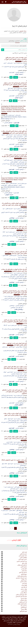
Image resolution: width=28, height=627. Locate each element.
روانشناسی (11, 305)
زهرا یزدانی (20, 255)
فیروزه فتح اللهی (23, 611)
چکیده (15, 77)
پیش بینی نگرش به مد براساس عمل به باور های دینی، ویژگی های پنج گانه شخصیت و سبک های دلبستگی (15, 228)
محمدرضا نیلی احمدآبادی (7, 395)
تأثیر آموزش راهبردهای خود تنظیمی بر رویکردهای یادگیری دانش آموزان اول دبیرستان (15, 508)
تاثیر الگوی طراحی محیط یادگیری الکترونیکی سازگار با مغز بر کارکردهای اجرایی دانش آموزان (14, 132)
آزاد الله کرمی (24, 587)
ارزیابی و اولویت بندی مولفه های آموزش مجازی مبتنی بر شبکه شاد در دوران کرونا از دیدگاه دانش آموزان (15, 368)
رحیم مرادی (10, 63)
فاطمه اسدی (5, 255)
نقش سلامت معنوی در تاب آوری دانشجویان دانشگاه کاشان (14, 461)
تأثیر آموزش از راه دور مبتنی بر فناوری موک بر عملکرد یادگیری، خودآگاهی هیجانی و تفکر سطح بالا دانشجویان (14, 156)
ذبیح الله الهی (12, 347)
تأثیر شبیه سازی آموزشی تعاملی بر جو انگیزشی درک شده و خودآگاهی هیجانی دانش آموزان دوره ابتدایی (14, 204)
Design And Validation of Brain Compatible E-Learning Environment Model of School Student (14, 180)
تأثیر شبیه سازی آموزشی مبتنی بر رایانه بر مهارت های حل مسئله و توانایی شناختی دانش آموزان (15, 415)
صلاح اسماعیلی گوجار (22, 576)
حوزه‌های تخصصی (20, 72)
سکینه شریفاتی (23, 600)
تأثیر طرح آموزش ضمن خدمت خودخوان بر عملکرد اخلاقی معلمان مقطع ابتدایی (14, 344)
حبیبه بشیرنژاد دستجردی (17, 374)
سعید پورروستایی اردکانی (13, 420)
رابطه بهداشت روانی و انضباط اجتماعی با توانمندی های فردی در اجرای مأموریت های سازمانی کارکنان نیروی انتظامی (15, 292)
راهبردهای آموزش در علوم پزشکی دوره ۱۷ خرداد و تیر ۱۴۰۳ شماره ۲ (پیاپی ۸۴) (14, 165)
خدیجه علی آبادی (23, 572)
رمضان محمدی (19, 232)
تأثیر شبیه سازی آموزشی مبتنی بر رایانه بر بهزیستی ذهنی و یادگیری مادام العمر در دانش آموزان (14, 483)
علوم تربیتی (11, 72)
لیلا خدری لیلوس (23, 602)
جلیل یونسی (9, 137)
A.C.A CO (10, 624)
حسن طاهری (24, 580)
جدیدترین (17, 41)
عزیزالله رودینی (19, 347)
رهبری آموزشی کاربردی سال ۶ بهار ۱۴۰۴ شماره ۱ (14, 67)
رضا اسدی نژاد (24, 606)
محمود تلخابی (24, 567)
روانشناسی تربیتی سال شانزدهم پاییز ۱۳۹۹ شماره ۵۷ (12, 422)
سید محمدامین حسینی (18, 234)
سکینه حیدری (10, 442)
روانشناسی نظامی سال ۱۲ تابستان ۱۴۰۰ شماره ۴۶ (13, 300)
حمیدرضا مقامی (9, 135)
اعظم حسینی (12, 510)
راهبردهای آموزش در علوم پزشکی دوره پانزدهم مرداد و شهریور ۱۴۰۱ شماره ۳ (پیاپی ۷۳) (14, 277)
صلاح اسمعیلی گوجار (22, 604)
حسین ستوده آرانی (8, 160)
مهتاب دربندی (24, 589)
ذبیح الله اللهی (19, 510)
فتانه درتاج (4, 464)
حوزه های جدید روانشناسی (17, 307)
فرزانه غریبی (10, 372)
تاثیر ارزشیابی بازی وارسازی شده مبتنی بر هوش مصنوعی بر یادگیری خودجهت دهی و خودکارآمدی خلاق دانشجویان (15, 84)
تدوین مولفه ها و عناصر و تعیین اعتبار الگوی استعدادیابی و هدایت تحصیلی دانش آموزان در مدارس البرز (15, 59)
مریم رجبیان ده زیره (18, 63)
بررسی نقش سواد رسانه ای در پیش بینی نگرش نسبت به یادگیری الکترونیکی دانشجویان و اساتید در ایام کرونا (14, 321)
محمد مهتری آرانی (18, 296)
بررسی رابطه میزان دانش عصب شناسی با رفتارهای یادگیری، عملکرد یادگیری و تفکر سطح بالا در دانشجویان (14, 391)
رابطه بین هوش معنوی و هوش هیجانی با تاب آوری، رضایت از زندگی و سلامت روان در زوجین (15, 438)
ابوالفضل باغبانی (14, 162)
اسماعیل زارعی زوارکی (18, 137)
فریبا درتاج (10, 88)
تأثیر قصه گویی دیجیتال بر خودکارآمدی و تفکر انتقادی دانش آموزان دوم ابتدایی (16, 252)
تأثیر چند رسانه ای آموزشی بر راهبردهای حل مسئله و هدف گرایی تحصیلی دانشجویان (14, 270)
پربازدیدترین (11, 41)
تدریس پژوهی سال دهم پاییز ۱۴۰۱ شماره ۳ (15, 259)
